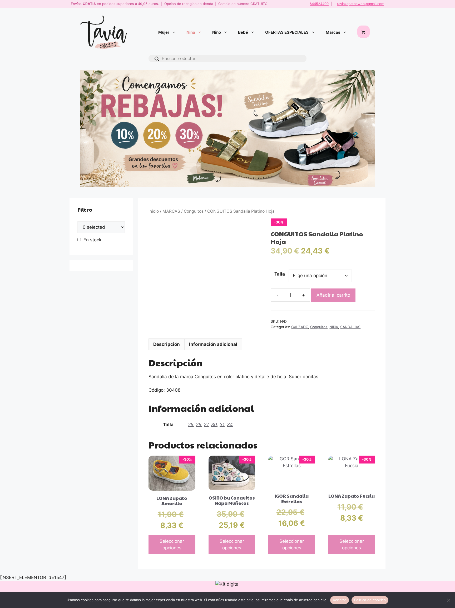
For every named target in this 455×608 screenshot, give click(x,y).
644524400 (319, 4)
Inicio (154, 211)
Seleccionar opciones (172, 545)
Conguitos (194, 211)
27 (206, 424)
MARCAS (171, 211)
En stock (92, 239)
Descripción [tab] (166, 344)
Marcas (333, 32)
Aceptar (339, 600)
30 (214, 424)
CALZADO (299, 327)
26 (198, 424)
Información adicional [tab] (213, 344)
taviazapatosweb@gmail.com (360, 4)
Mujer (163, 32)
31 (222, 424)
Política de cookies (370, 600)
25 (190, 424)
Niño (216, 32)
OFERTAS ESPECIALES (287, 32)
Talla (279, 274)
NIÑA (333, 327)
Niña (190, 32)
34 (230, 424)
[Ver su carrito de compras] (363, 32)
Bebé (243, 32)
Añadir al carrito (333, 295)
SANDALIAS (350, 327)
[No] (448, 600)
